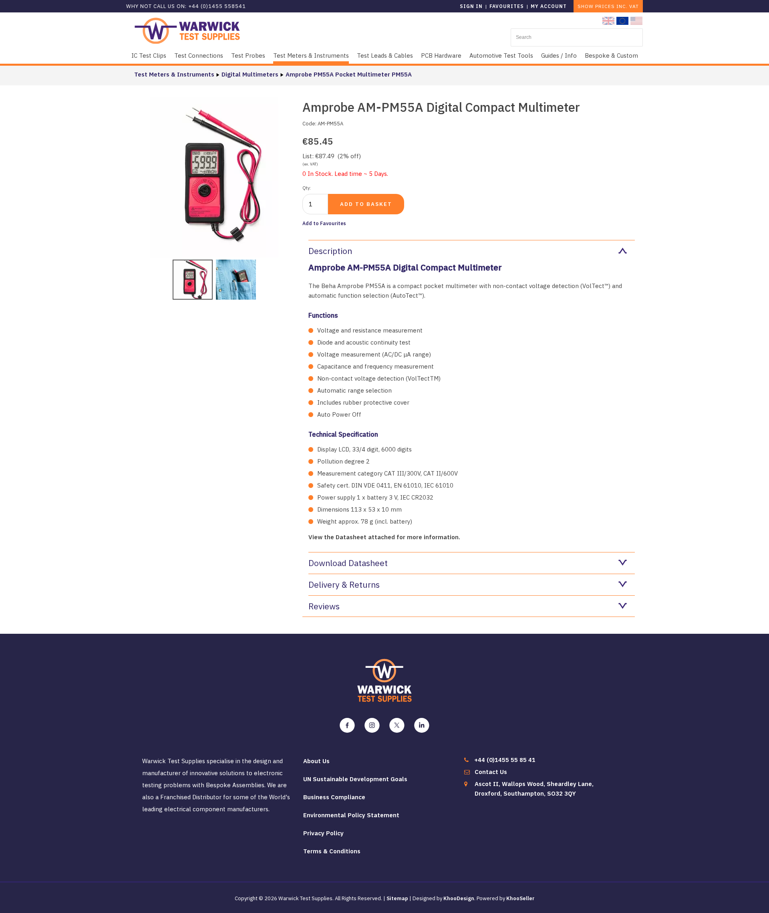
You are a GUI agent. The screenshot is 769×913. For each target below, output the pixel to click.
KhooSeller (520, 898)
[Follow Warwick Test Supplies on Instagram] (372, 725)
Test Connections (198, 55)
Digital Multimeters (249, 74)
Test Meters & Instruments (311, 55)
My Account (549, 6)
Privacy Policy (323, 833)
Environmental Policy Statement (351, 815)
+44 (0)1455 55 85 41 (504, 760)
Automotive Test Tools (501, 55)
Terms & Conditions (331, 851)
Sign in (471, 6)
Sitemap (397, 898)
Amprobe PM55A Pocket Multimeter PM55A (349, 74)
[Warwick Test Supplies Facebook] (347, 725)
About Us (316, 761)
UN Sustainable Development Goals (355, 779)
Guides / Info (559, 55)
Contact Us (491, 772)
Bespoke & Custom (611, 55)
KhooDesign (458, 898)
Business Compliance (334, 797)
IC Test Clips (148, 55)
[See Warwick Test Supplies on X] (397, 725)
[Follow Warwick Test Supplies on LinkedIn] (421, 725)
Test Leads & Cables (385, 55)
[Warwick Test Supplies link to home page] (187, 30)
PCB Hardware (441, 55)
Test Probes (248, 55)
